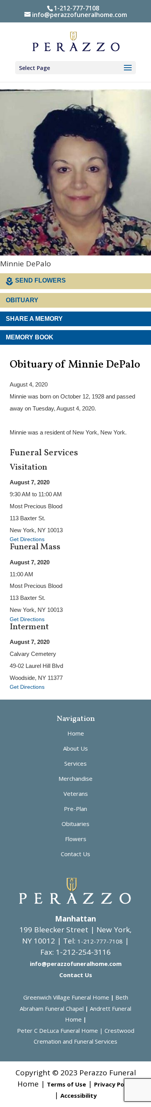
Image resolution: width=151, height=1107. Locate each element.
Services (75, 763)
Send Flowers (40, 280)
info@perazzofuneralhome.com (76, 963)
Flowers (75, 839)
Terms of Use (66, 1084)
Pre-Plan (75, 808)
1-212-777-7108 (76, 8)
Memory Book (29, 337)
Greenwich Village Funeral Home (66, 997)
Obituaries (75, 824)
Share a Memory (34, 318)
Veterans (75, 793)
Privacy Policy (114, 1084)
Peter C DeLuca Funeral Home (57, 1030)
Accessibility (78, 1095)
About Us (75, 748)
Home (75, 733)
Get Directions (27, 539)
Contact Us (75, 854)
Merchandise (75, 778)
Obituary (22, 300)
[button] (128, 68)
